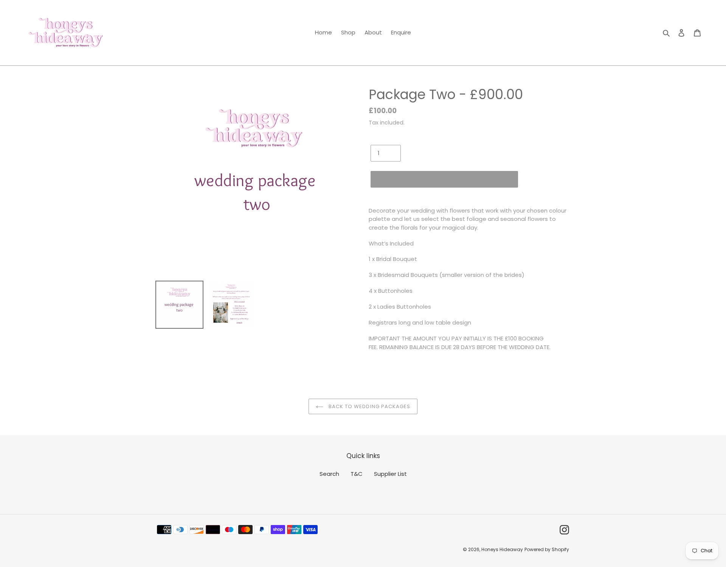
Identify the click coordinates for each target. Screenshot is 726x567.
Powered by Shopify (546, 549)
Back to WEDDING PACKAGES (368, 406)
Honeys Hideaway (502, 549)
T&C (357, 474)
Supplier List (390, 474)
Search (329, 474)
